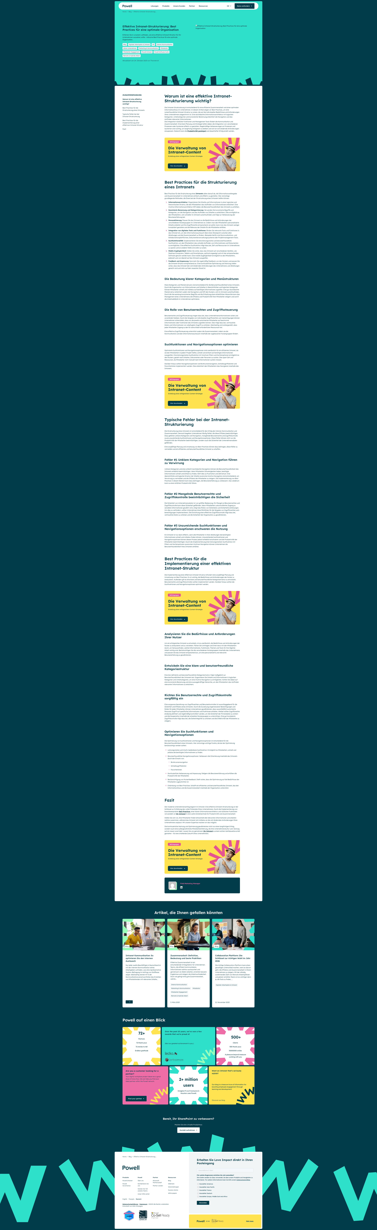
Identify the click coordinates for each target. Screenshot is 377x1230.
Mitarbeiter (164, 48)
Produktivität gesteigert (196, 131)
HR (153, 44)
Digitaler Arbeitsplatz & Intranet (139, 44)
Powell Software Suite (161, 52)
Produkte (165, 6)
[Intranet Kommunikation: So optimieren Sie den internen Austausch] (144, 934)
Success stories (173, 1190)
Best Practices (184, 811)
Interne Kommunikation (164, 44)
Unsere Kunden (179, 6)
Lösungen (154, 6)
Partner (192, 6)
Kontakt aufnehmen (187, 1130)
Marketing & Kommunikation (148, 48)
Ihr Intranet (181, 814)
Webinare (171, 1184)
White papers (172, 1193)
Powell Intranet (147, 52)
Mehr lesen (249, 1221)
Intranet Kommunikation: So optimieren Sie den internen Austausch (139, 958)
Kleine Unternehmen (129, 48)
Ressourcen (203, 6)
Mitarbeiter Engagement (131, 52)
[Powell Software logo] (123, 6)
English (125, 1199)
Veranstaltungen (173, 1187)
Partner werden (158, 1186)
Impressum (143, 1204)
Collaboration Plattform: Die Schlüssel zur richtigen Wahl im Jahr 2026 (232, 958)
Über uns (141, 1180)
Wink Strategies (137, 1206)
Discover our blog (218, 1100)
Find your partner (135, 1099)
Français (131, 1199)
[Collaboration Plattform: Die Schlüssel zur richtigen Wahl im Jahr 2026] (233, 934)
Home (125, 12)
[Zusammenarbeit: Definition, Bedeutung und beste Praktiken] (188, 934)
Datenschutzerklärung (130, 1204)
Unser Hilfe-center (144, 1194)
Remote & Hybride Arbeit (131, 56)
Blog (130, 12)
